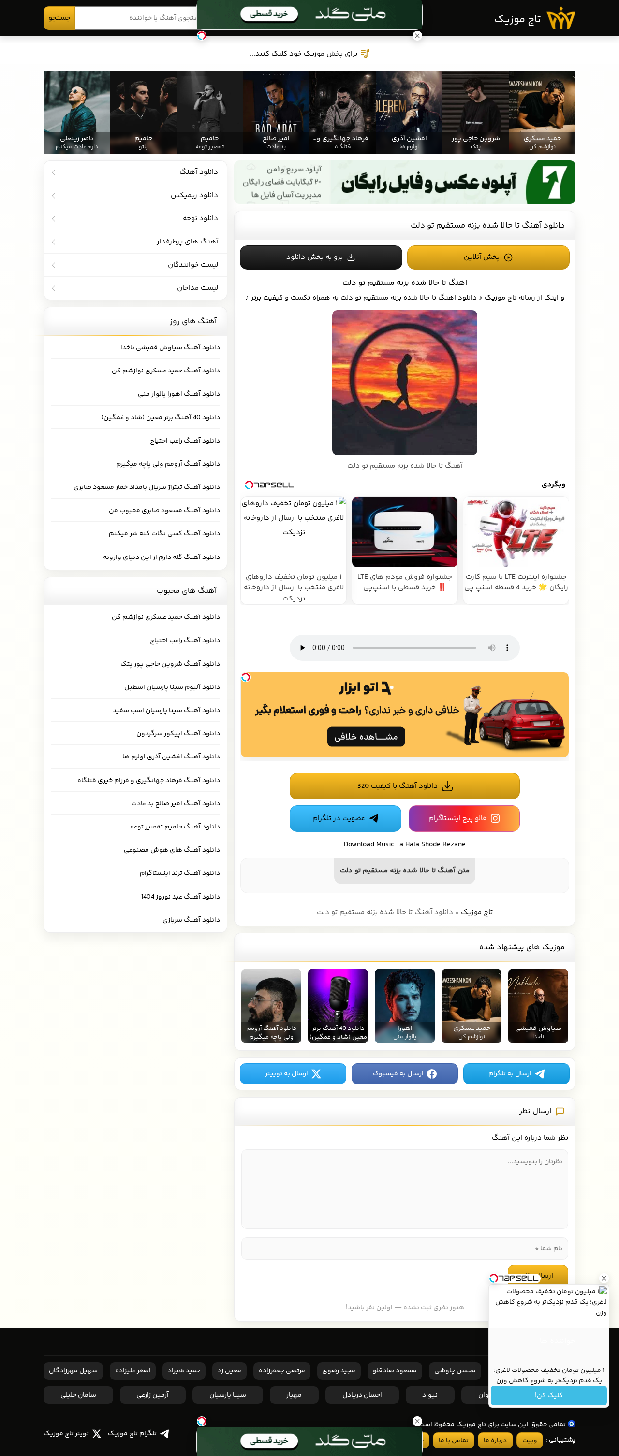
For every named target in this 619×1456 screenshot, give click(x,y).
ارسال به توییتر (286, 1074)
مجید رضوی (338, 1371)
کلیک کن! (549, 1395)
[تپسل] (246, 677)
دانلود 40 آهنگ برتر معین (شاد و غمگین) (160, 418)
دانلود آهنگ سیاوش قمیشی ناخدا (170, 348)
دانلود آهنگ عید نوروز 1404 (180, 897)
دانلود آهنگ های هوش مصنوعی (172, 850)
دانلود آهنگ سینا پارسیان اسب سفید (166, 710)
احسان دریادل (362, 1395)
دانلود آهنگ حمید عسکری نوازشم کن (166, 371)
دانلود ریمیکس (194, 195)
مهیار (294, 1395)
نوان (484, 1395)
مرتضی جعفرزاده (282, 1371)
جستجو (59, 18)
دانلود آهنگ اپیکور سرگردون (178, 733)
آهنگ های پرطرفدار (187, 241)
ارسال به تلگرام (509, 1074)
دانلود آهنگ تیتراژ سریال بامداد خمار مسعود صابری (147, 487)
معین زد (229, 1371)
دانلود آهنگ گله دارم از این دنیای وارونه (161, 557)
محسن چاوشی (455, 1371)
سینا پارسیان (227, 1395)
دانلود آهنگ (198, 172)
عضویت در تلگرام (338, 818)
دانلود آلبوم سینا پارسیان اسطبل (172, 687)
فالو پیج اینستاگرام (457, 818)
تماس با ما (454, 1440)
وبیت (529, 1440)
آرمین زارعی (152, 1395)
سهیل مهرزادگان (73, 1371)
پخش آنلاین (482, 257)
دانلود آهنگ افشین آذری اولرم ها (171, 757)
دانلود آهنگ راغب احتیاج (185, 441)
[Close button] (604, 1278)
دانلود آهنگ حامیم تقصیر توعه (175, 827)
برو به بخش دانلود (314, 257)
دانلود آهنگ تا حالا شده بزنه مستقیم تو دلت (488, 225)
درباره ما (495, 1440)
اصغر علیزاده (133, 1371)
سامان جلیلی (78, 1395)
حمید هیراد (184, 1371)
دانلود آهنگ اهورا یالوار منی (179, 394)
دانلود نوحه (200, 218)
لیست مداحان (197, 288)
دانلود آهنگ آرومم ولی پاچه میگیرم (168, 464)
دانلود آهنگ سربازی (191, 920)
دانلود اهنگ (457, 297)
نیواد (430, 1395)
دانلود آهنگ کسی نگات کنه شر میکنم (164, 533)
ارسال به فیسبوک (398, 1074)
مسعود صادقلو (395, 1371)
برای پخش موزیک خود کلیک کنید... (303, 53)
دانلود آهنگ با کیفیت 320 (397, 786)
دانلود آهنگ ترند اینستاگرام (180, 873)
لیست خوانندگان (193, 265)
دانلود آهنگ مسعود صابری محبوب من (164, 510)
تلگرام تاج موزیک (132, 1433)
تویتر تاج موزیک (66, 1433)
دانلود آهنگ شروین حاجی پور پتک (170, 664)
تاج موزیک (517, 20)
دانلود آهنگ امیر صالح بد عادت (175, 804)
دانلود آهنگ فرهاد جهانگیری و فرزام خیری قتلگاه (148, 780)
